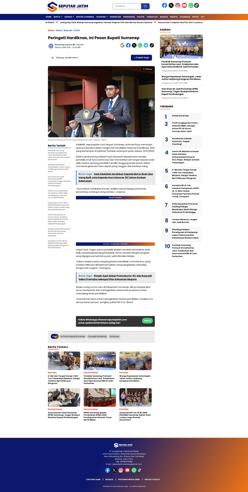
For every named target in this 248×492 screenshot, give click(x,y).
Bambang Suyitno (63, 44)
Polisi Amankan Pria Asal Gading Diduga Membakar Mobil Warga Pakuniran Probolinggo (185, 208)
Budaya (164, 17)
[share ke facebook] (129, 47)
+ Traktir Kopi (141, 57)
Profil (195, 17)
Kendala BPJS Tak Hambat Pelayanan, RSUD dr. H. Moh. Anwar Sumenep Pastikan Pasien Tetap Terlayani (185, 191)
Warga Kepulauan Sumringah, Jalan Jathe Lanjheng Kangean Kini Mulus (181, 78)
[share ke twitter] (135, 47)
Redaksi (109, 479)
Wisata (174, 17)
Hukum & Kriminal (85, 17)
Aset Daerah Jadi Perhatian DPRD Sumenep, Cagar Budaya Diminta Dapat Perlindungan (179, 91)
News (59, 30)
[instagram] (178, 7)
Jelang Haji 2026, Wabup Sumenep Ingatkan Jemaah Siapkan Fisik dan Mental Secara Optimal (92, 22)
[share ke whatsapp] (141, 47)
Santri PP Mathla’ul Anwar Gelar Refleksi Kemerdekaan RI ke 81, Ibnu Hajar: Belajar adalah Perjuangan (185, 157)
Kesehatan (115, 17)
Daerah (68, 30)
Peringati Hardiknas (97, 336)
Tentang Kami (93, 479)
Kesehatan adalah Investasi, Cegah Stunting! (182, 141)
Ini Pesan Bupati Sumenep (73, 336)
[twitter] (172, 7)
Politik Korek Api (180, 115)
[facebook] (165, 7)
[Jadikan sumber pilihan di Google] (123, 47)
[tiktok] (197, 7)
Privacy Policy (152, 479)
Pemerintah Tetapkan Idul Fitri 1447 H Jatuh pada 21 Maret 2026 (175, 22)
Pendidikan (129, 17)
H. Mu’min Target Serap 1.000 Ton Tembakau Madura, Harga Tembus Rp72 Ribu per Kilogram (184, 174)
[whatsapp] (190, 7)
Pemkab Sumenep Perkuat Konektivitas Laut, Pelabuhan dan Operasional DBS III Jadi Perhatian (180, 64)
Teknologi (152, 17)
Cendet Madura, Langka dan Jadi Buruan (184, 221)
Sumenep (114, 336)
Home (48, 17)
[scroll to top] (238, 487)
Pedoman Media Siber (129, 479)
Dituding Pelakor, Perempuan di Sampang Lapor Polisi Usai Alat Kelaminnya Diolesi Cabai (185, 233)
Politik (140, 17)
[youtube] (185, 7)
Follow (147, 320)
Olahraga (185, 17)
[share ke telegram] (147, 47)
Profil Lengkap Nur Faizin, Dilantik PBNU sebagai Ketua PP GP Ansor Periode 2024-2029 (185, 127)
